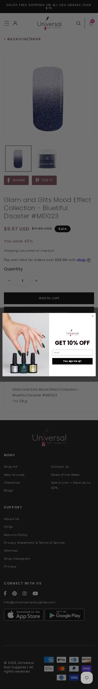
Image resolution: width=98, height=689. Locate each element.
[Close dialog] (92, 316)
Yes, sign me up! (72, 361)
